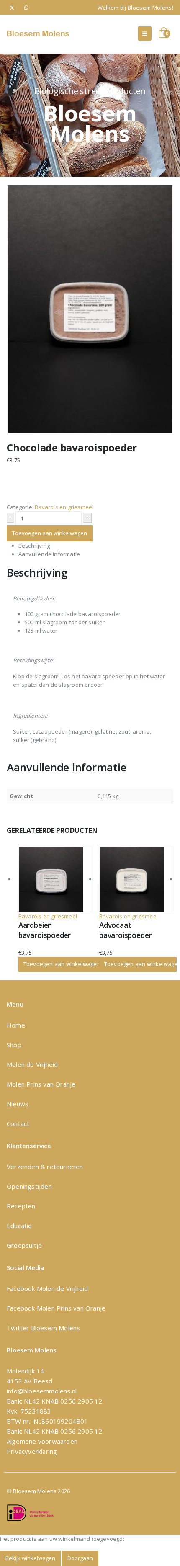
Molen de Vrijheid (32, 1064)
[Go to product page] (55, 879)
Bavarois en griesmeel (64, 507)
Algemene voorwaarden (42, 1441)
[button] (145, 33)
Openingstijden (29, 1186)
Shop (14, 1045)
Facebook (22, 1288)
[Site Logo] (38, 33)
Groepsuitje (24, 1245)
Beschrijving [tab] (34, 545)
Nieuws (17, 1104)
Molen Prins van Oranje (41, 1084)
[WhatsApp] (26, 7)
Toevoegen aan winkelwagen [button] (61, 964)
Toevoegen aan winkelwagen (49, 533)
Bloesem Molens (54, 1328)
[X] (12, 7)
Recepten (21, 1206)
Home (16, 1025)
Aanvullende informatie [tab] (49, 554)
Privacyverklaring (32, 1451)
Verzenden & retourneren (45, 1166)
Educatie (19, 1225)
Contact (18, 1123)
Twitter (18, 1328)
